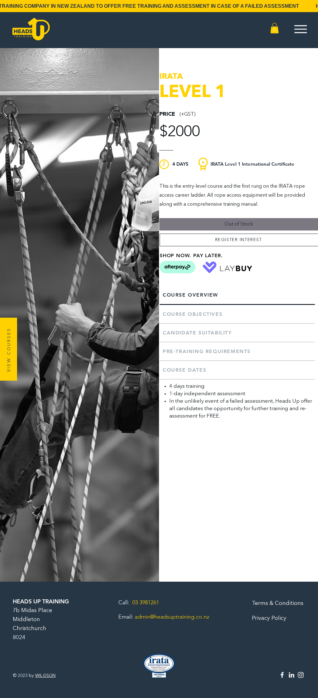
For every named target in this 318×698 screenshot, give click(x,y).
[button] (274, 28)
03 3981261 (145, 602)
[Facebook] (282, 675)
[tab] (237, 295)
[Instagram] (301, 675)
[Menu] (300, 29)
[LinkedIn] (291, 675)
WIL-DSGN (45, 675)
